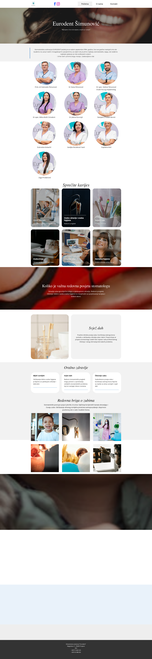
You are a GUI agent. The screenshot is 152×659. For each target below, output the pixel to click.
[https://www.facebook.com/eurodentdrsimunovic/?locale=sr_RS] (55, 4)
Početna (85, 4)
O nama (99, 4)
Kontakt (113, 4)
